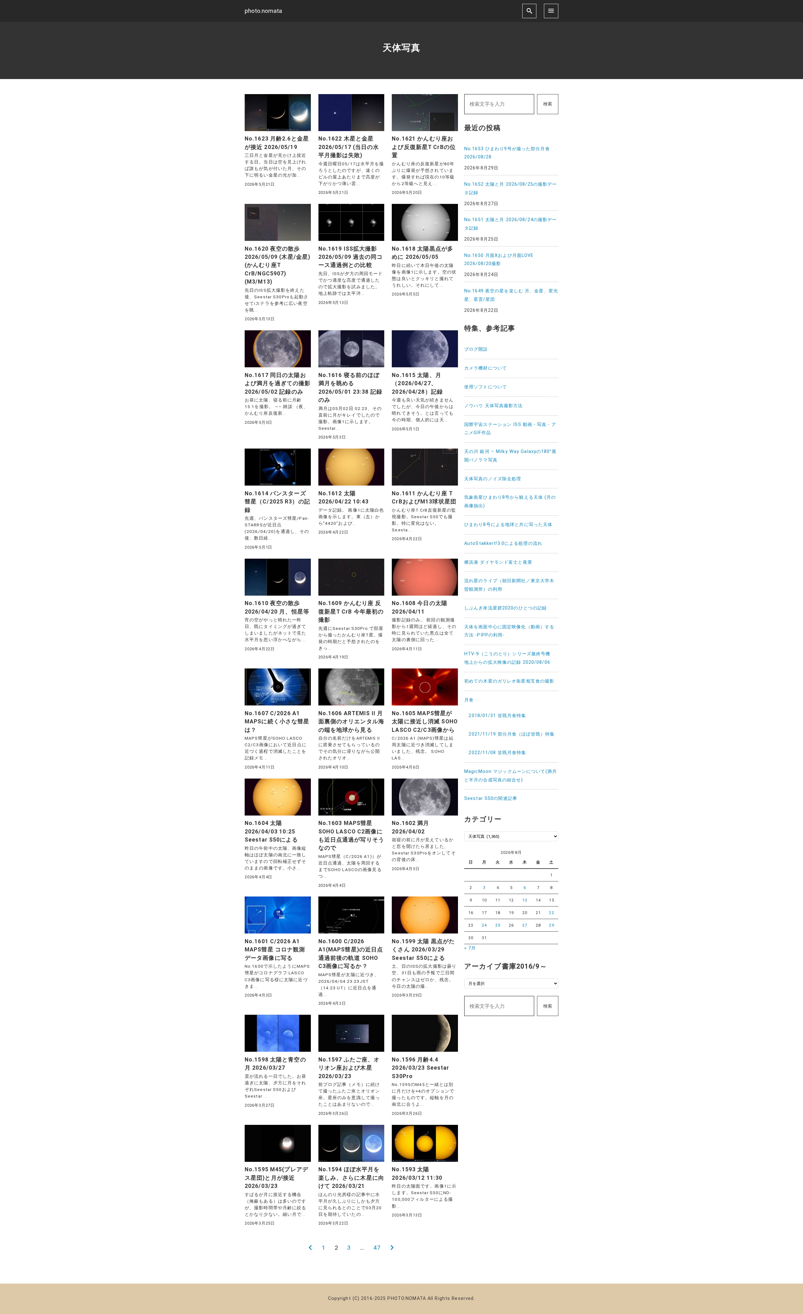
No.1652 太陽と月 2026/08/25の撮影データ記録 (510, 188)
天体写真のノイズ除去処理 (492, 478)
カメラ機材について (485, 368)
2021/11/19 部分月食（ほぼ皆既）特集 (512, 734)
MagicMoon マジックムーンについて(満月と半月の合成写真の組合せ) (510, 776)
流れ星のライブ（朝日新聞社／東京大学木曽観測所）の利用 (509, 585)
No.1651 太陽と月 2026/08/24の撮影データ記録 (510, 224)
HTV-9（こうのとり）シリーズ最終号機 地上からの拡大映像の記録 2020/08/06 (509, 658)
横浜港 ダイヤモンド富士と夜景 (498, 562)
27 (524, 925)
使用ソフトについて (485, 387)
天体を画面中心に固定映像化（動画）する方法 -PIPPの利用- (509, 631)
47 (377, 1247)
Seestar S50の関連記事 (490, 798)
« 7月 (470, 948)
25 (497, 925)
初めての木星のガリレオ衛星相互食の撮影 (509, 681)
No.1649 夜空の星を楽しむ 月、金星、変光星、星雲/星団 (511, 295)
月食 (469, 700)
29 (551, 925)
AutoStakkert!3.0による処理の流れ (503, 543)
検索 (547, 104)
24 (484, 925)
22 (551, 912)
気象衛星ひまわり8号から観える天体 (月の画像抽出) (510, 501)
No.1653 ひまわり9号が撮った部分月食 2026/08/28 (507, 153)
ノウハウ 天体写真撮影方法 (493, 405)
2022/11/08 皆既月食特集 (497, 752)
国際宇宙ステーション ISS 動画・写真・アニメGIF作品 (510, 429)
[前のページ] (310, 1247)
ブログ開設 (476, 349)
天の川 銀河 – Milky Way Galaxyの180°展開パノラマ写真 (510, 456)
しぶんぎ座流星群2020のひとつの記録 (505, 608)
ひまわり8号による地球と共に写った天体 (508, 524)
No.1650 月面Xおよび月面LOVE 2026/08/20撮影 (499, 260)
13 (524, 900)
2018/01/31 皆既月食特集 (497, 715)
